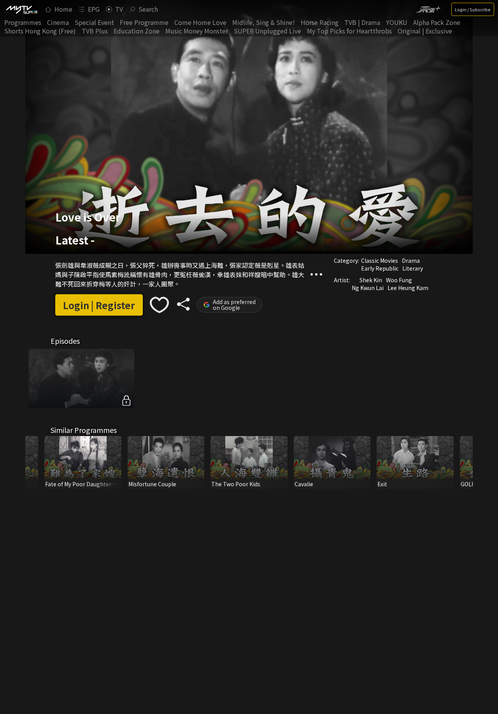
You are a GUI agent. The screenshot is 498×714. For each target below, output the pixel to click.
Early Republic (379, 268)
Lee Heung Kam (408, 288)
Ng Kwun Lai (368, 288)
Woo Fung (399, 280)
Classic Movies (379, 260)
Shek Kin (370, 280)
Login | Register (99, 305)
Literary (412, 268)
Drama (411, 260)
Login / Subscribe (473, 9)
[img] (21, 9)
